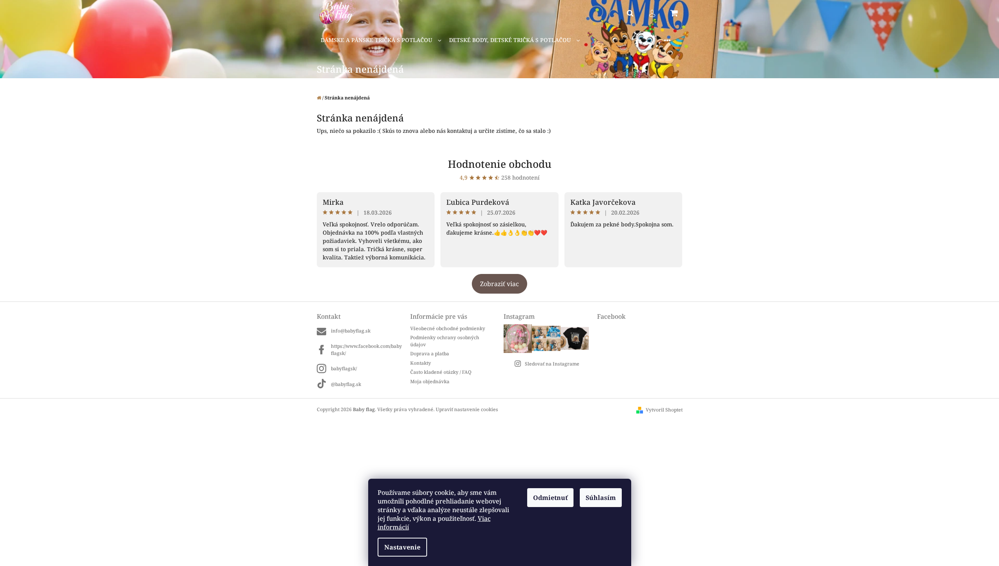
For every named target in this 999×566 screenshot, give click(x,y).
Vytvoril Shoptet (664, 409)
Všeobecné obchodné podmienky (447, 328)
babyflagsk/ (344, 368)
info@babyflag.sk (351, 330)
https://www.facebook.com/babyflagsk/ (366, 349)
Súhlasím (601, 497)
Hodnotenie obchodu (500, 164)
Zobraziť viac (499, 283)
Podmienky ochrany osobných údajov (444, 340)
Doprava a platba (429, 353)
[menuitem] (381, 40)
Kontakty (420, 363)
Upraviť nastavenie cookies (467, 409)
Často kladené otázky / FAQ (440, 372)
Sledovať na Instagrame (552, 363)
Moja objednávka (429, 381)
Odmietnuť (550, 497)
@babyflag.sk (346, 384)
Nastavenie (402, 547)
